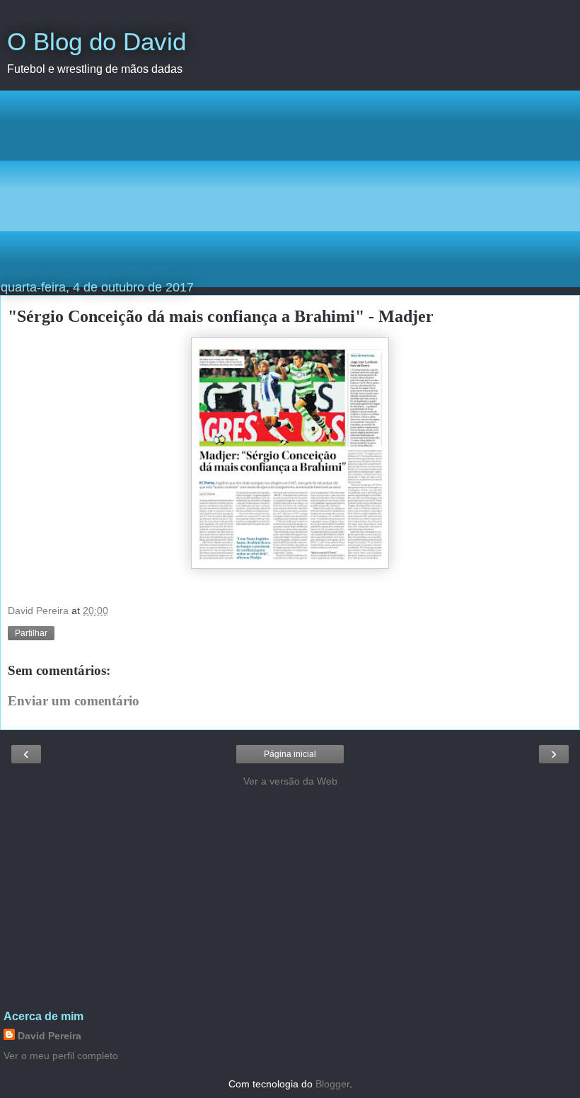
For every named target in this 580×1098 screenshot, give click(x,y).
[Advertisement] (290, 189)
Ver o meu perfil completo (61, 1055)
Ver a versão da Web (290, 781)
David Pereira (49, 1035)
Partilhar (31, 633)
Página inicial (290, 754)
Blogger (332, 1084)
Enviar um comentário (73, 700)
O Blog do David (96, 41)
